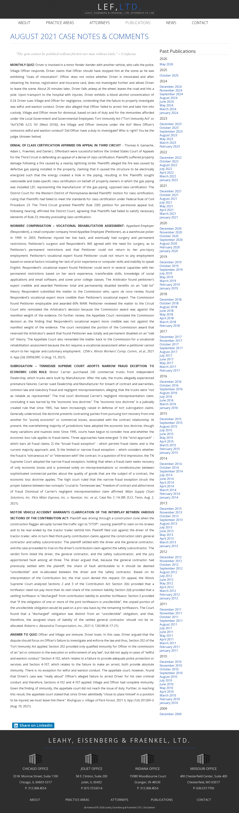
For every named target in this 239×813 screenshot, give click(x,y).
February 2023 (170, 146)
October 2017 (169, 344)
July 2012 (166, 576)
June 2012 (166, 580)
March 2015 (168, 445)
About (24, 22)
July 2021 (166, 202)
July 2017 (166, 355)
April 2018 (167, 318)
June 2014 (166, 479)
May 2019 (166, 277)
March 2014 (168, 490)
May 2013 (166, 535)
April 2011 (167, 639)
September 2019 (171, 270)
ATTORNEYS (119, 800)
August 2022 (168, 165)
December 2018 (170, 299)
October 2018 (169, 303)
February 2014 (170, 494)
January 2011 (169, 650)
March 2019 (168, 281)
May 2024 (166, 105)
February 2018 (170, 326)
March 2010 (168, 695)
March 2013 (168, 542)
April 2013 (167, 538)
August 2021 (168, 199)
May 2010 (166, 688)
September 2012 (171, 568)
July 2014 (166, 475)
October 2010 (169, 669)
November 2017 (171, 341)
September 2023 (171, 131)
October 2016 (169, 385)
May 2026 (166, 64)
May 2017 (166, 363)
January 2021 (169, 217)
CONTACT (204, 800)
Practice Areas (60, 22)
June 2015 (166, 434)
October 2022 (169, 161)
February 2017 (170, 370)
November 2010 (171, 665)
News (171, 22)
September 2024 (171, 94)
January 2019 (169, 288)
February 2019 (170, 285)
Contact (200, 22)
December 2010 (170, 662)
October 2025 (169, 75)
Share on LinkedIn (36, 725)
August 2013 (168, 524)
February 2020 (170, 247)
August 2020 (168, 243)
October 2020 (169, 236)
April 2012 (167, 587)
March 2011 (168, 643)
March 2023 (168, 143)
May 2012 (166, 583)
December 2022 (170, 158)
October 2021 (169, 195)
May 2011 (166, 636)
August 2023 (168, 135)
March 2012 (168, 591)
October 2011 (169, 617)
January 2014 (169, 497)
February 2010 (170, 699)
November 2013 (171, 512)
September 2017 (171, 348)
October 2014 (169, 468)
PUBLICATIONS (162, 800)
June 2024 (166, 102)
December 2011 (170, 609)
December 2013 (170, 509)
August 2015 (168, 426)
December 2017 (170, 337)
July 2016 (166, 397)
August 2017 (168, 352)
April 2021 (167, 210)
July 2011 (166, 628)
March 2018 (168, 322)
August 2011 (168, 624)
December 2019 (170, 262)
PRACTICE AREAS (77, 800)
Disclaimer (149, 807)
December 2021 (170, 191)
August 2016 (168, 393)
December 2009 (170, 714)
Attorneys (100, 22)
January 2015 (169, 453)
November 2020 (171, 232)
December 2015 (170, 419)
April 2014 (167, 482)
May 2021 (166, 206)
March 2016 (168, 404)
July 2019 (166, 273)
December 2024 (170, 87)
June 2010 (166, 684)
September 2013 (171, 520)
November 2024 (171, 90)
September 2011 (171, 621)
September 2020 (171, 240)
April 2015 (167, 441)
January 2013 (169, 546)
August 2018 (168, 307)
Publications (137, 22)
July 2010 (166, 680)
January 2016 (169, 408)
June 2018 (166, 311)
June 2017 (166, 359)
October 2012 (169, 565)
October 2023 (169, 128)
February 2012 (170, 594)
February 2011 (170, 647)
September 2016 (171, 389)
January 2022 (169, 180)
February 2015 (170, 449)
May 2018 (166, 314)
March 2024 (168, 109)
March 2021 (168, 214)
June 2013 (166, 531)
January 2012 (169, 598)
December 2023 (170, 124)
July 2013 (166, 527)
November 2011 (171, 613)
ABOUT (35, 800)
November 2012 (171, 561)
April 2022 (167, 172)
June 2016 (166, 400)
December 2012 (170, 557)
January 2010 (169, 703)
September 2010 (171, 673)
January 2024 (169, 113)
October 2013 (169, 516)
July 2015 (166, 430)
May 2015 (166, 438)
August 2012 (168, 572)
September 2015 (171, 423)
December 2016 (170, 382)
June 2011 (166, 632)
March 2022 (168, 176)
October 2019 (169, 266)
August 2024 (168, 98)
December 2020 (170, 228)
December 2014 (170, 464)
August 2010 (168, 677)
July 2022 (166, 169)
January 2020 (169, 251)
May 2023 (166, 139)
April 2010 (167, 692)
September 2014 (171, 471)
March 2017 (168, 367)
